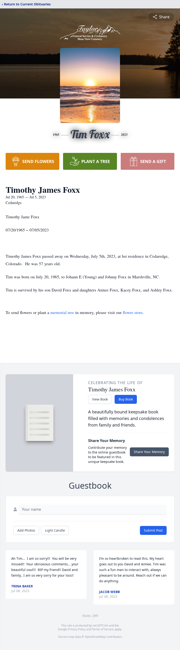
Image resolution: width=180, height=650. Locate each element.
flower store (132, 312)
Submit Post (153, 530)
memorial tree (62, 312)
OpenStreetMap (95, 637)
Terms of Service (103, 629)
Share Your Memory (149, 452)
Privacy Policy (77, 629)
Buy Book (126, 399)
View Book (100, 399)
